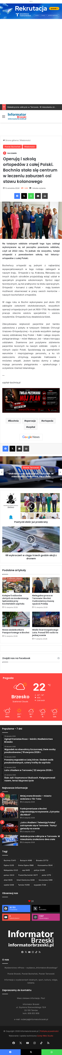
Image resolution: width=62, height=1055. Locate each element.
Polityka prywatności (49, 1031)
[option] (31, 472)
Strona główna (11, 140)
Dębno (9, 865)
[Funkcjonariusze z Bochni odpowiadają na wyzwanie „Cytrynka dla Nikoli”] (10, 812)
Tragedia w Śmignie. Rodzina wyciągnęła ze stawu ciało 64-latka (31, 475)
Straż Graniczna (26, 880)
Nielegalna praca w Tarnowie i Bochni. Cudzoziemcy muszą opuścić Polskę (43, 599)
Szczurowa (45, 880)
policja (39, 870)
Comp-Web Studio (45, 1036)
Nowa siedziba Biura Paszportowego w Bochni (15, 631)
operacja (31, 420)
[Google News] (31, 437)
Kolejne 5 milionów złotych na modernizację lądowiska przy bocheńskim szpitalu (15, 599)
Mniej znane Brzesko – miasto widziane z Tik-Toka (35, 797)
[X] (24, 196)
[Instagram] (32, 952)
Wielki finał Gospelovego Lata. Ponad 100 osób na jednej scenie (45, 632)
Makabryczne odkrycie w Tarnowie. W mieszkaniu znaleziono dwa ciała (40, 838)
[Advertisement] (31, 72)
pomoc (9, 875)
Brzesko (42, 860)
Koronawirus (45, 865)
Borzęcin (26, 860)
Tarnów (24, 885)
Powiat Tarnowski (31, 467)
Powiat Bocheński (12, 146)
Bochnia (14, 420)
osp (26, 870)
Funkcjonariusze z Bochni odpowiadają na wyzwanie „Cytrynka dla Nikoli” (39, 811)
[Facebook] (17, 196)
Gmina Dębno (26, 865)
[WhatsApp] (31, 196)
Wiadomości (25, 140)
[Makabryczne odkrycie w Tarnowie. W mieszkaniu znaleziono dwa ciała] (10, 840)
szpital (31, 426)
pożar (46, 875)
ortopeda (48, 420)
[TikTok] (36, 952)
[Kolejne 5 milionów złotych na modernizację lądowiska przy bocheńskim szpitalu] (16, 585)
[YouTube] (29, 952)
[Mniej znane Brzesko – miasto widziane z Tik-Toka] (10, 799)
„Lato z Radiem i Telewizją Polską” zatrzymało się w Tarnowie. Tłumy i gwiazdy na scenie (38, 825)
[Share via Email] (38, 196)
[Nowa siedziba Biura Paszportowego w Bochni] (16, 619)
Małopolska (11, 870)
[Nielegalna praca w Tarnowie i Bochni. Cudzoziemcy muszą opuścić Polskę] (46, 585)
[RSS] (39, 952)
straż (8, 880)
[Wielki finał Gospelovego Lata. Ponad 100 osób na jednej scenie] (46, 619)
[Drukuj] (45, 196)
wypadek (40, 885)
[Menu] (3, 117)
